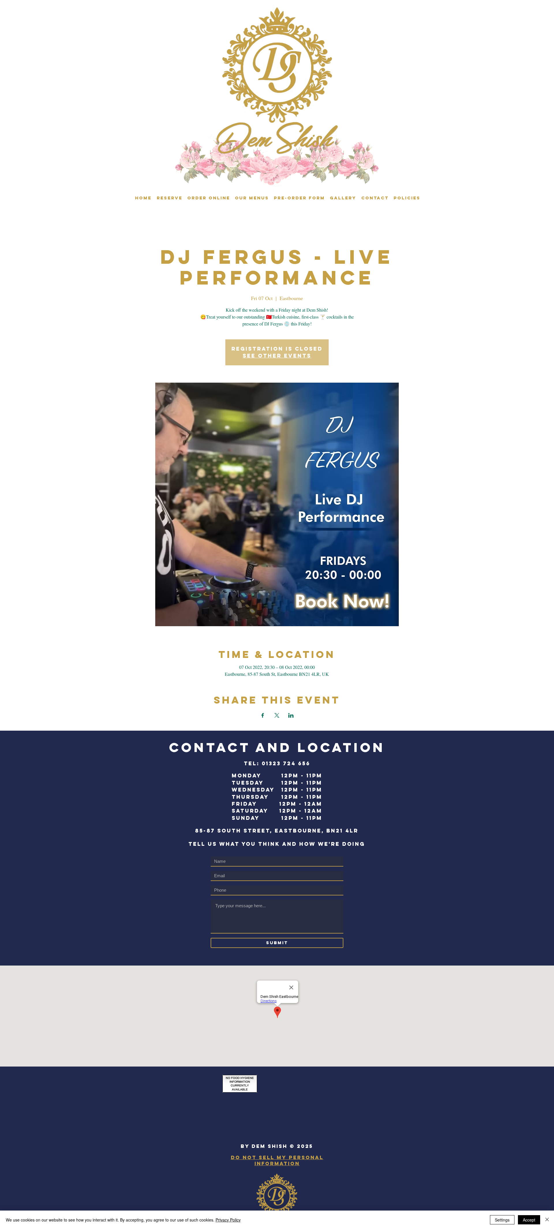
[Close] (547, 1219)
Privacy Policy (228, 1220)
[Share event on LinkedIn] (291, 715)
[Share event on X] (277, 715)
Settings (502, 1220)
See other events (277, 355)
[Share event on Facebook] (262, 715)
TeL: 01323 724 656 (277, 763)
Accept (529, 1220)
